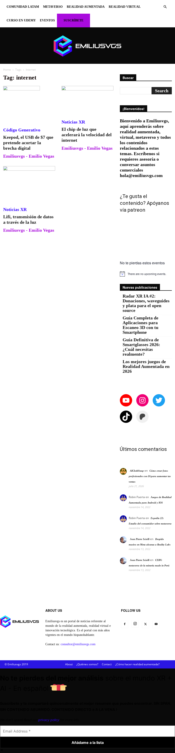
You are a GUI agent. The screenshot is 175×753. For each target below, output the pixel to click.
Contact (107, 664)
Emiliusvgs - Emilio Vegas (28, 156)
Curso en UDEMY (21, 20)
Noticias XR (73, 121)
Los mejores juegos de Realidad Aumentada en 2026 (146, 366)
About (69, 664)
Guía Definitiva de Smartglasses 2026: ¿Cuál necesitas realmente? (141, 347)
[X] (145, 624)
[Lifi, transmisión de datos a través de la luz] (29, 184)
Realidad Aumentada (86, 6)
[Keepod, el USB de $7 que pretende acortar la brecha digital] (29, 104)
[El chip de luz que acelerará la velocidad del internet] (87, 100)
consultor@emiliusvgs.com (78, 644)
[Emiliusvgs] (87, 46)
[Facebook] (124, 624)
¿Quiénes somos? (87, 664)
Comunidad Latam (23, 6)
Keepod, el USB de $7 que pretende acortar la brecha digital (28, 143)
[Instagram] (135, 623)
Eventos (47, 20)
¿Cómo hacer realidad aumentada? (137, 664)
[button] (165, 7)
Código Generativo (21, 129)
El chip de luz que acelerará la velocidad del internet (87, 135)
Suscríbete (73, 20)
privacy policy (48, 720)
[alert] (146, 274)
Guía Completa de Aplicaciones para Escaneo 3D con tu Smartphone (140, 325)
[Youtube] (156, 624)
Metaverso (53, 6)
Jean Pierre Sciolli (139, 539)
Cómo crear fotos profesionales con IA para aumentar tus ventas (150, 476)
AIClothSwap (137, 470)
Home (7, 70)
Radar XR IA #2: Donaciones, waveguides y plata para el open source (146, 303)
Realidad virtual (125, 6)
